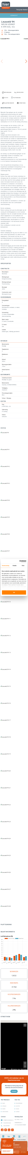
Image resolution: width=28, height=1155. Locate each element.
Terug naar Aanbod (21, 9)
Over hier (18, 1106)
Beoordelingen (19, 1103)
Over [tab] (23, 565)
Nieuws (17, 1108)
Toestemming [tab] (5, 565)
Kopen (3, 1103)
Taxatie (3, 1108)
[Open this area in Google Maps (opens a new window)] (3, 1069)
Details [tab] (14, 565)
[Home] (6, 5)
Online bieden (5, 1111)
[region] (14, 1046)
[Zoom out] (25, 1066)
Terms (19, 1069)
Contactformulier (7, 1122)
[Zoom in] (25, 1063)
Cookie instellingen (21, 1139)
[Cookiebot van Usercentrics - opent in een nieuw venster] (19, 561)
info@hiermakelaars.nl (8, 1120)
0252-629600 (6, 1125)
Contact (14, 1091)
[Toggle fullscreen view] (25, 1025)
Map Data (15, 1069)
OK (14, 592)
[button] (26, 61)
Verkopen (4, 1106)
